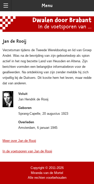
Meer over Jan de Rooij (19, 141)
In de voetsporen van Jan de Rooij (27, 151)
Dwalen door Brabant (61, 20)
